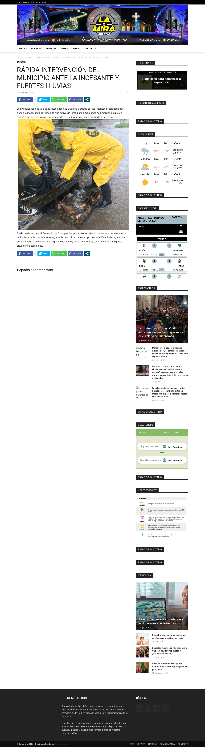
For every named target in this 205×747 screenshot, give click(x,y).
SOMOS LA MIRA (70, 48)
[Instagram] (175, 2)
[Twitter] (185, 2)
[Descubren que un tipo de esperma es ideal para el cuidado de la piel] (142, 639)
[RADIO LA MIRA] (102, 24)
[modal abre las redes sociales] (87, 99)
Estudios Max (61, 744)
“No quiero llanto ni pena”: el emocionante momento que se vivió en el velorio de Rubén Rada (161, 332)
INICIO (23, 48)
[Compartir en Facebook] (25, 99)
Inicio (19, 57)
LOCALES (36, 48)
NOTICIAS (50, 48)
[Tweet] (43, 99)
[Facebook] (169, 2)
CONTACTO (89, 48)
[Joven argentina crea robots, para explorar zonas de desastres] (162, 606)
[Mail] (180, 2)
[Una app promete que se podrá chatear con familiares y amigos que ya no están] (142, 667)
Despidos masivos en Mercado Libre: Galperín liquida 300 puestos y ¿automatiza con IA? (169, 651)
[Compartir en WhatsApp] (59, 99)
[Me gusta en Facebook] (75, 99)
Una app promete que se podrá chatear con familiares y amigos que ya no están (169, 666)
